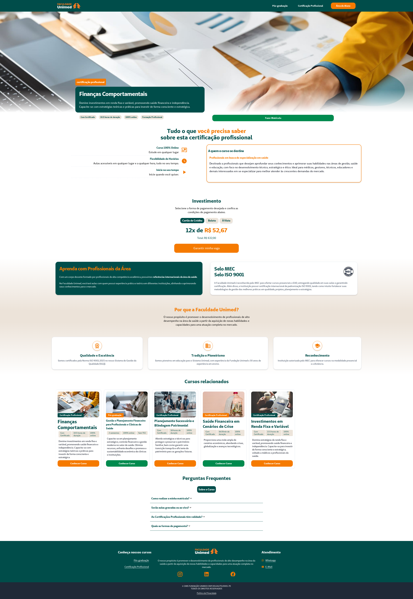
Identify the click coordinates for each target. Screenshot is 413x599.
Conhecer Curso (78, 463)
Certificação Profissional (310, 5)
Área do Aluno (343, 5)
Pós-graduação (280, 5)
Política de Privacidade (206, 593)
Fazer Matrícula (273, 118)
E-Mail (268, 566)
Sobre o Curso (206, 489)
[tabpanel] (206, 233)
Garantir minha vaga (206, 248)
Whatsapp (270, 560)
